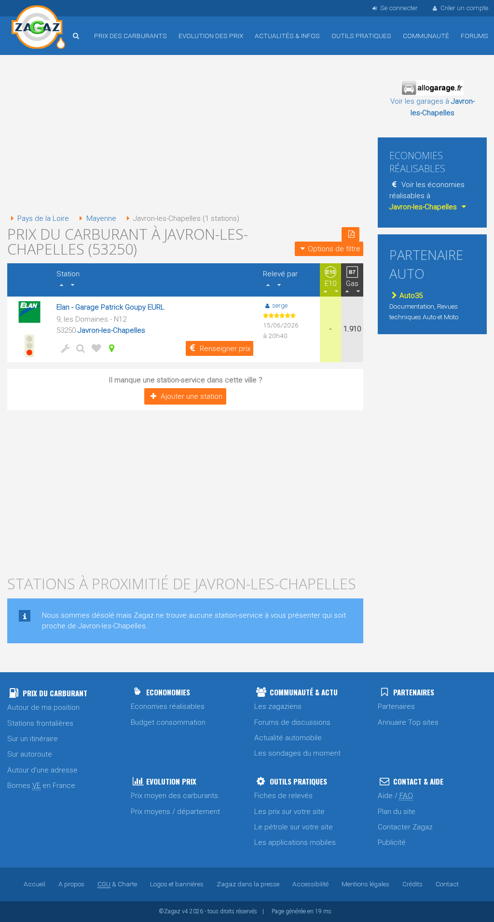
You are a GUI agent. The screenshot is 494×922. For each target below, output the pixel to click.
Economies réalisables (168, 706)
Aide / (395, 795)
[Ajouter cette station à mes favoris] (94, 348)
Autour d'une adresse (42, 770)
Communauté (426, 36)
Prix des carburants (130, 36)
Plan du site (396, 811)
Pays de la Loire (43, 218)
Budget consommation (168, 722)
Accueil (39, 28)
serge (280, 305)
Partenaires (396, 706)
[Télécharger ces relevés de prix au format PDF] (350, 234)
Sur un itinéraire (32, 738)
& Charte (117, 884)
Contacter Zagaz (405, 827)
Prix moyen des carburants (174, 795)
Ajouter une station (191, 396)
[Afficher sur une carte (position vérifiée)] (109, 348)
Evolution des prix (210, 36)
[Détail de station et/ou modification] (78, 348)
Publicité (392, 842)
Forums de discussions (292, 722)
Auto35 (411, 295)
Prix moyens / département (175, 811)
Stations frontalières (40, 723)
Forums (474, 36)
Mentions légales (365, 884)
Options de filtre (334, 248)
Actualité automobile (288, 737)
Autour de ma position (43, 707)
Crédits (412, 884)
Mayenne (101, 218)
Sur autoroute (29, 754)
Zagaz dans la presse (248, 884)
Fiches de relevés (283, 795)
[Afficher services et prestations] (63, 348)
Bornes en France (41, 785)
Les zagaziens (278, 706)
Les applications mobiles (295, 842)
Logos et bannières (177, 884)
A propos (71, 884)
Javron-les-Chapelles (111, 330)
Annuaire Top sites (408, 722)
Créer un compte (464, 8)
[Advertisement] (185, 135)
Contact (447, 884)
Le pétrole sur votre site (293, 827)
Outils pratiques (361, 36)
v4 (185, 911)
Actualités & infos (287, 36)
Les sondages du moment (297, 753)
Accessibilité (310, 884)
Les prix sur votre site (289, 811)
